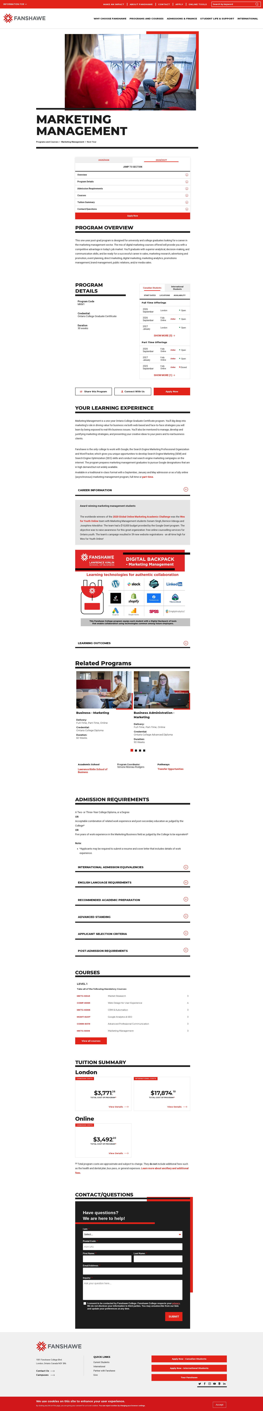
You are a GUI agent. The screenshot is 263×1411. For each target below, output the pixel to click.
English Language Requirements (104, 882)
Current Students (101, 1362)
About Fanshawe (141, 4)
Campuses (42, 1375)
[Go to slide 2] (136, 750)
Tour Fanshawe (189, 1377)
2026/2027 (161, 160)
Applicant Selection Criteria (102, 934)
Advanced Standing (94, 917)
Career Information (95, 490)
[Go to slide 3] (140, 750)
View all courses (91, 1041)
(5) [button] (163, 335)
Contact (164, 4)
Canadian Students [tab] (152, 288)
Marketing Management (72, 142)
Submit (174, 1316)
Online (172, 319)
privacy (176, 1303)
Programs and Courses (47, 142)
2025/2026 (103, 160)
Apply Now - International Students (189, 1368)
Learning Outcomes (94, 643)
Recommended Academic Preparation (109, 900)
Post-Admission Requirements (103, 951)
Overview (82, 174)
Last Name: (140, 1253)
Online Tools (198, 4)
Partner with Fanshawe (104, 1370)
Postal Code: (90, 1241)
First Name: (89, 1253)
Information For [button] (13, 4)
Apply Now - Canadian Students (189, 1359)
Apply (179, 4)
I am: (86, 1229)
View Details (116, 1107)
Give (95, 1375)
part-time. (148, 476)
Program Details (85, 181)
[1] (115, 1097)
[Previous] (65, 712)
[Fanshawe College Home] (24, 18)
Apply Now (132, 215)
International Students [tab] (177, 287)
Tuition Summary (86, 202)
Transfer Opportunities (170, 769)
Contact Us (42, 1371)
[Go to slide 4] (144, 750)
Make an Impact (113, 4)
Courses (81, 195)
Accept (219, 1404)
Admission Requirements (90, 188)
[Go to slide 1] (132, 750)
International (248, 18)
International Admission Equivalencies (110, 867)
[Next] (198, 712)
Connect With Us (135, 391)
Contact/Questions (87, 209)
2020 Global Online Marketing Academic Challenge (141, 516)
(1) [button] (163, 375)
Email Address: (91, 1265)
